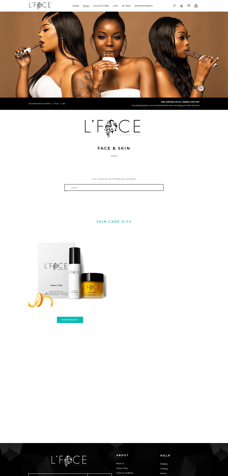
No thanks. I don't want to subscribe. (145, 269)
